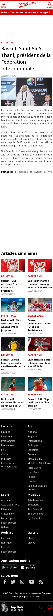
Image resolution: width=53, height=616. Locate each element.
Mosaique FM (35, 459)
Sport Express (8, 522)
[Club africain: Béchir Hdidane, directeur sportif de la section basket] (40, 344)
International (35, 440)
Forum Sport (8, 518)
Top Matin (18, 607)
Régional (32, 436)
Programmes (8, 440)
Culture (32, 454)
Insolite (32, 481)
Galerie (5, 527)
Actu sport (7, 500)
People (31, 476)
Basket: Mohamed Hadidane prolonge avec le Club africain (40, 284)
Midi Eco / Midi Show (39, 463)
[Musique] (4, 607)
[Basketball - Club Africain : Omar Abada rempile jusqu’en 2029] (13, 305)
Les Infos (6, 547)
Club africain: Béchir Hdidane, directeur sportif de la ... (40, 363)
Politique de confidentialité (9, 465)
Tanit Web (35, 596)
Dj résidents (34, 518)
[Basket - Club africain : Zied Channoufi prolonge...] (13, 265)
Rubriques (7, 542)
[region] (26, 210)
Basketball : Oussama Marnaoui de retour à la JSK (12, 402)
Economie (33, 449)
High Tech (33, 472)
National (32, 431)
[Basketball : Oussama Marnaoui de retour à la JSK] (13, 384)
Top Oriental (35, 509)
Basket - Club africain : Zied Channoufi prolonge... (9, 285)
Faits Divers (34, 467)
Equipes (5, 431)
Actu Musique (35, 500)
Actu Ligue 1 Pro (10, 504)
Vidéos (31, 542)
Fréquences (7, 445)
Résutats (6, 509)
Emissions (6, 436)
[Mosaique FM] (27, 5)
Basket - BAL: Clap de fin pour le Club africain (38, 402)
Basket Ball (8, 42)
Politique (33, 445)
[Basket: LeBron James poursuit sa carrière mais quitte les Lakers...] (13, 344)
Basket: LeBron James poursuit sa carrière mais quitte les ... (13, 364)
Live (3, 449)
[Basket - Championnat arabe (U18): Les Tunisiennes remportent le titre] (40, 305)
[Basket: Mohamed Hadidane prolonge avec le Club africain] (40, 265)
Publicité (6, 459)
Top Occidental (36, 513)
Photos (31, 538)
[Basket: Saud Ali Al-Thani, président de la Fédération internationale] (26, 92)
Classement (7, 513)
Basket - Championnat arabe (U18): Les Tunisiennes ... (39, 325)
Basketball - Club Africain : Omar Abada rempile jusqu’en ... (11, 325)
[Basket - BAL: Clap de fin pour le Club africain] (40, 384)
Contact (5, 454)
